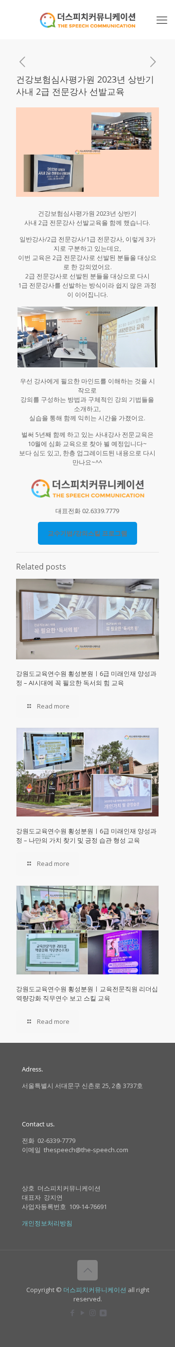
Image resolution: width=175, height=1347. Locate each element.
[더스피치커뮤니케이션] (87, 19)
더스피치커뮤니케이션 (94, 1289)
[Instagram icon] (92, 1312)
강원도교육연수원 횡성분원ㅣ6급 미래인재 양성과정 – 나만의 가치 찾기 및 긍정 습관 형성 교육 (86, 836)
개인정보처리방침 (47, 1223)
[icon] (102, 1312)
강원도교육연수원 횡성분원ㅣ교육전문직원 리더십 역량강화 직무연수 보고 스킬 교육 (87, 993)
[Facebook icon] (72, 1312)
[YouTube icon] (82, 1312)
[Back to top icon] (87, 1270)
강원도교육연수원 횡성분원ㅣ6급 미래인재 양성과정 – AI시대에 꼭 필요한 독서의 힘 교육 (86, 678)
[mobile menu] (162, 19)
